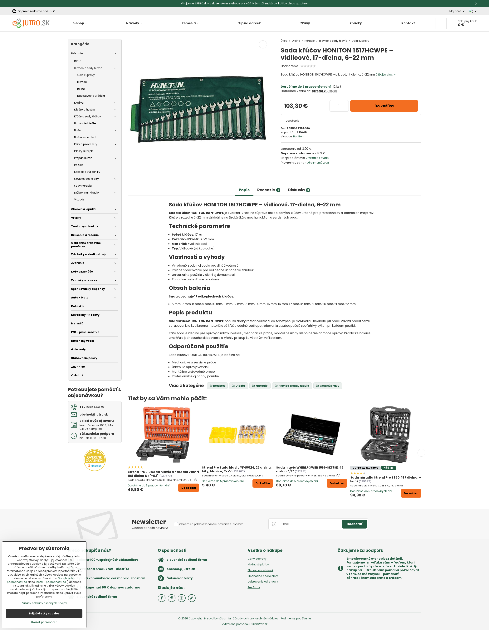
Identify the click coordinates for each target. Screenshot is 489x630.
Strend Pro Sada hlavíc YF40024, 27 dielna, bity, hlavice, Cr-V (237, 469)
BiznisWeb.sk (259, 624)
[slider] (308, 66)
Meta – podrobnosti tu (51, 582)
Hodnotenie (289, 66)
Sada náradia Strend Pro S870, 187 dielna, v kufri (385, 479)
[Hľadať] (441, 23)
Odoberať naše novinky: (150, 528)
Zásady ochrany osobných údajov (255, 618)
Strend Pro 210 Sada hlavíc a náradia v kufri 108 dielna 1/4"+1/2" (163, 474)
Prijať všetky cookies (44, 613)
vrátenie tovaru (317, 158)
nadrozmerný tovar (317, 163)
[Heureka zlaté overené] (95, 470)
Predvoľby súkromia (217, 618)
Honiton (298, 136)
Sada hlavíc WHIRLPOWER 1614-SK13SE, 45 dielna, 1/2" (309, 469)
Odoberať (354, 524)
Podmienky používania (296, 618)
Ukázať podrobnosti (44, 622)
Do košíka (384, 106)
